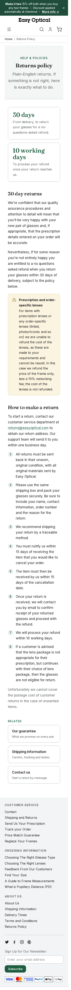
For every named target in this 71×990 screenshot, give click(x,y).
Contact (10, 812)
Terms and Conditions (21, 921)
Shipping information (31, 754)
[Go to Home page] (34, 20)
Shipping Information (20, 909)
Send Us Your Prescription (25, 823)
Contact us (29, 775)
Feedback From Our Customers (28, 869)
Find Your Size (16, 875)
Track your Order (18, 829)
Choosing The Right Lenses (25, 863)
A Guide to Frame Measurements (29, 881)
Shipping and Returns (21, 818)
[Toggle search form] (41, 29)
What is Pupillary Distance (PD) (28, 887)
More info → (50, 11)
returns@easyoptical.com (28, 428)
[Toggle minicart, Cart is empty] (59, 29)
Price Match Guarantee (22, 835)
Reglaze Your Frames (21, 841)
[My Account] (50, 29)
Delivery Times (16, 915)
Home (8, 39)
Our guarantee (33, 733)
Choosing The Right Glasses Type (30, 857)
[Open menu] (9, 29)
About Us (12, 903)
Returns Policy (26, 39)
